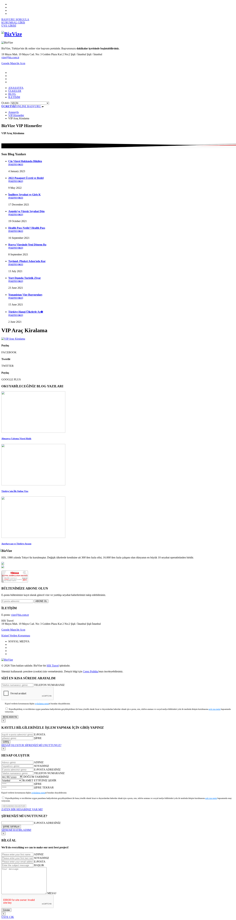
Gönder (6, 910)
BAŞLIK (39, 865)
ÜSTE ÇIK (7, 917)
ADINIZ (39, 762)
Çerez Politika (90, 671)
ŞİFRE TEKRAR (44, 787)
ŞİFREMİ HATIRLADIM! (16, 829)
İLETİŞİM (14, 97)
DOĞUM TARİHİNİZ (36, 776)
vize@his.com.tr (10, 57)
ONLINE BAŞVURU (21, 106)
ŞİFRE (38, 738)
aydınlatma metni (42, 703)
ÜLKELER (14, 90)
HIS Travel (53, 665)
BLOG (12, 94)
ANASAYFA (15, 87)
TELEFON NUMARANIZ (49, 684)
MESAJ (51, 893)
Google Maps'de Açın (13, 629)
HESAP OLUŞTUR (13, 745)
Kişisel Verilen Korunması (15, 635)
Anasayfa (13, 112)
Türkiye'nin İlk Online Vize (14, 491)
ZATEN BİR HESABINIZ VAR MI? (22, 809)
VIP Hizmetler (16, 115)
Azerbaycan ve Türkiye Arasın (16, 543)
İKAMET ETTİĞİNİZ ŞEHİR (39, 780)
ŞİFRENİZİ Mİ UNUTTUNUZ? (43, 745)
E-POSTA (39, 734)
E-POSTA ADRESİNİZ (47, 769)
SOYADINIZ (41, 765)
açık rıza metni (214, 709)
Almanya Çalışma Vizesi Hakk (16, 438)
